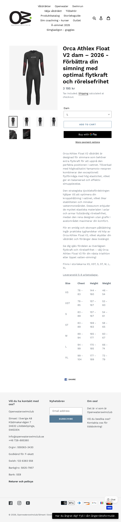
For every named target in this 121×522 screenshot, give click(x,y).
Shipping (83, 93)
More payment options (87, 142)
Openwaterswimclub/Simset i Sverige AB (37, 514)
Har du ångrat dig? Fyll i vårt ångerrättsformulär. (85, 515)
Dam (66, 108)
